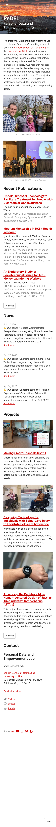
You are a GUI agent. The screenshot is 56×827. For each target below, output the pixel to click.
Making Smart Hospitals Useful (24, 453)
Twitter (12, 699)
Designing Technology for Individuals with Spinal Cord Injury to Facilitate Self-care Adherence (26, 521)
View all (9, 305)
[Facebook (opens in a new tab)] (31, 731)
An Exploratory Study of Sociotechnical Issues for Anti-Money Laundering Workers (24, 275)
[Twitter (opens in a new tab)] (26, 731)
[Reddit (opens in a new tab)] (22, 731)
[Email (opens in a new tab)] (17, 731)
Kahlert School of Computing (29, 47)
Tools (48, 821)
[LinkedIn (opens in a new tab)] (12, 731)
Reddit (11, 708)
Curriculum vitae (12, 691)
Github (11, 703)
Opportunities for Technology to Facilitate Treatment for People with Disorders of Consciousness (28, 199)
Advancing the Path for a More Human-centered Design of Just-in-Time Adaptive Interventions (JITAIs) (27, 599)
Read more (9, 345)
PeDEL (11, 18)
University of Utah (17, 51)
